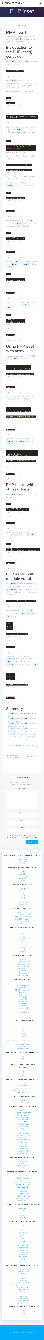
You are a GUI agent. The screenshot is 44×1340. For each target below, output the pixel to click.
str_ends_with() (23, 1252)
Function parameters (23, 962)
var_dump (23, 881)
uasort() (23, 1034)
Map (23, 1071)
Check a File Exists (23, 1178)
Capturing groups (23, 1287)
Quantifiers (23, 1280)
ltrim (23, 1241)
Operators (23, 923)
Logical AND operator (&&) (23, 917)
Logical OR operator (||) (23, 919)
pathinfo (23, 1217)
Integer (23, 893)
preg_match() (23, 1298)
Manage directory (23, 1208)
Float (23, 895)
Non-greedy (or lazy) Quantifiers (23, 1285)
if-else (23, 934)
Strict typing (23, 973)
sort (23, 1025)
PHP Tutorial (22, 25)
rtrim (23, 1243)
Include (23, 1083)
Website (22, 828)
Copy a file (23, 1189)
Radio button (23, 1126)
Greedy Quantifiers (23, 1283)
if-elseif (23, 936)
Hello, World (23, 864)
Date (23, 1313)
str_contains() (23, 1248)
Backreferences (23, 1289)
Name (22, 812)
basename (23, 1215)
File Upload (23, 1137)
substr (23, 1227)
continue (23, 952)
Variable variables (23, 1092)
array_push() (23, 994)
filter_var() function (23, 1115)
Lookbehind (23, 1296)
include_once (23, 1086)
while (23, 945)
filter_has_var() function (23, 1113)
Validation (23, 1144)
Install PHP (23, 862)
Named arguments (23, 966)
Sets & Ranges (23, 1278)
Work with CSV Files (23, 1196)
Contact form (23, 1142)
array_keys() (23, 1001)
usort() (23, 1029)
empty (23, 1059)
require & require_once (23, 1088)
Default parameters (23, 964)
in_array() (23, 1006)
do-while (23, 947)
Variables (23, 874)
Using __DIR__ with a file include (23, 1090)
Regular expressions (23, 1269)
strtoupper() (23, 1257)
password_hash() (23, 1151)
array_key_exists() (23, 1003)
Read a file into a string (23, 1182)
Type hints (23, 971)
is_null (23, 1061)
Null (23, 900)
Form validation (23, 1119)
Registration (23, 1161)
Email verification (23, 1166)
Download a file (23, 1187)
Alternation (23, 1292)
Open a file (23, 1176)
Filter (23, 1073)
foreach (23, 988)
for (23, 943)
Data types (23, 889)
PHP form (23, 1110)
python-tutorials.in (16, 745)
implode (23, 1234)
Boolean (23, 891)
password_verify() (23, 1153)
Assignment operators (23, 912)
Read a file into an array (23, 1185)
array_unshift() (23, 992)
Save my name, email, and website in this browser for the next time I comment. (22, 836)
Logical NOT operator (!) (23, 921)
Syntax (23, 872)
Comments (23, 878)
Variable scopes (23, 969)
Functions (23, 960)
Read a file (23, 1180)
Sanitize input (23, 1146)
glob (23, 1211)
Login (23, 1163)
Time (23, 1311)
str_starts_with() (23, 1250)
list (23, 1015)
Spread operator (23, 1012)
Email (22, 820)
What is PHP (23, 859)
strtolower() (23, 1254)
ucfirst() (23, 1259)
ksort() (23, 1027)
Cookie (23, 1100)
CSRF (23, 1131)
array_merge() (23, 1010)
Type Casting (23, 902)
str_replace (23, 1232)
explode (23, 1236)
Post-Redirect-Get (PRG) (23, 1135)
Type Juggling (23, 904)
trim (23, 1239)
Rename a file (23, 1194)
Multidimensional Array (23, 990)
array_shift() (23, 999)
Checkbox (23, 1122)
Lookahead (23, 1294)
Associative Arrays (23, 985)
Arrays (23, 983)
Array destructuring (23, 1017)
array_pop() (23, 997)
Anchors (23, 1274)
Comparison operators (23, 914)
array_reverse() (23, 1008)
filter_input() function (23, 1117)
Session (23, 1103)
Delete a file (23, 1191)
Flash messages (23, 1133)
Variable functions (23, 1048)
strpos (23, 1230)
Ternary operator (23, 938)
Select (23, 1128)
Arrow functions (23, 1046)
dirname (23, 1213)
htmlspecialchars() (23, 1245)
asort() (23, 1032)
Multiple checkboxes (23, 1124)
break (23, 949)
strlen (23, 1225)
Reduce (23, 1075)
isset (23, 1056)
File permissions (23, 1200)
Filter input (23, 1149)
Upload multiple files (23, 1140)
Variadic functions (23, 975)
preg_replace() (23, 1303)
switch (23, 940)
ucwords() (23, 1261)
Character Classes (23, 1271)
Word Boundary (23, 1276)
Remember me (23, 1168)
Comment (22, 788)
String (23, 898)
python (13, 3)
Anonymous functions (23, 1044)
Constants (23, 876)
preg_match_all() (23, 1301)
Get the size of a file (23, 1198)
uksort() (23, 1036)
